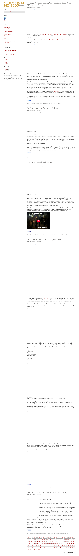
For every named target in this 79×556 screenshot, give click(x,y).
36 (37, 539)
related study (56, 91)
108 (63, 543)
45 (52, 539)
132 (64, 545)
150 (52, 547)
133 (66, 545)
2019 (6, 60)
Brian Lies (55, 155)
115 (30, 545)
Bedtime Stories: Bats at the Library (43, 108)
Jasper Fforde (56, 533)
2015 (6, 66)
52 (63, 539)
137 (74, 545)
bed (38, 103)
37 (39, 539)
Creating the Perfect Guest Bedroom (10, 50)
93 (36, 543)
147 (46, 547)
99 (45, 543)
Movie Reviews (54, 234)
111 (69, 543)
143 (38, 547)
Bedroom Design (7, 27)
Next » (39, 549)
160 (72, 547)
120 (40, 545)
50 (60, 539)
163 (30, 549)
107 (61, 543)
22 (62, 537)
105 (57, 543)
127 (54, 545)
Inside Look (6, 32)
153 (58, 547)
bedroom (41, 103)
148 (48, 547)
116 (32, 545)
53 (65, 539)
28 (72, 537)
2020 (6, 59)
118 (36, 545)
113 (73, 543)
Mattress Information (7, 34)
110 (67, 543)
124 (48, 545)
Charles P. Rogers (45, 103)
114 (28, 545)
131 (62, 545)
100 (47, 543)
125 (50, 545)
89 (29, 543)
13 (48, 537)
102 (51, 543)
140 (32, 547)
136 (72, 545)
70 (45, 541)
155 (62, 547)
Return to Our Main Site (9, 11)
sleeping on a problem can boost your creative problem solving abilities (52, 34)
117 (34, 545)
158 (68, 547)
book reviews (45, 533)
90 (31, 543)
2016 (6, 65)
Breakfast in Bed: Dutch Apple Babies (44, 239)
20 (59, 537)
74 (52, 541)
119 (38, 545)
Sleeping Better (6, 39)
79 (60, 541)
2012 (6, 70)
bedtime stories (51, 155)
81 (63, 541)
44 (50, 539)
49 (58, 539)
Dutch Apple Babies (63, 487)
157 (66, 547)
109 (65, 543)
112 (71, 543)
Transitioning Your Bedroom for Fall (10, 53)
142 (36, 547)
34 (34, 539)
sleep (49, 103)
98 (44, 543)
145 (42, 547)
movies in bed (59, 234)
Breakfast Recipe (51, 487)
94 (37, 543)
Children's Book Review (67, 155)
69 (44, 541)
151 (54, 547)
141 (34, 547)
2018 (6, 62)
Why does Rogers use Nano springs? (10, 51)
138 (28, 547)
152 (56, 547)
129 (58, 545)
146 (44, 547)
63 (34, 541)
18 (56, 537)
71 (47, 541)
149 (50, 547)
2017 (6, 63)
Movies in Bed (32, 234)
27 (70, 537)
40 (44, 539)
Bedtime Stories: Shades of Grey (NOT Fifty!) (47, 492)
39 (42, 539)
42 (47, 539)
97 (42, 543)
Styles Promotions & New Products (10, 41)
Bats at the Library (41, 155)
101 (49, 543)
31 (29, 539)
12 (46, 537)
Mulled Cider (45, 298)
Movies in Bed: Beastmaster (39, 162)
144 (40, 547)
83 (66, 541)
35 (36, 539)
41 (45, 539)
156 (64, 547)
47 (55, 539)
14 (49, 537)
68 (42, 541)
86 (71, 541)
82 (65, 541)
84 (68, 541)
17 (54, 537)
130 (60, 545)
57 (71, 539)
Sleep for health (53, 103)
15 (51, 537)
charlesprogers (39, 7)
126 (52, 545)
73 (50, 541)
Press (5, 38)
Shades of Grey (60, 533)
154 (60, 547)
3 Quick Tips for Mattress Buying (9, 54)
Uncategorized (6, 43)
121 (42, 545)
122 (44, 545)
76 (55, 541)
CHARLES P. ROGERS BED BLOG (69, 552)
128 (56, 545)
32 (31, 539)
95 (39, 543)
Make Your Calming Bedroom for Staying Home (12, 49)
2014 (6, 67)
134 (68, 545)
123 (46, 545)
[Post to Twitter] (29, 100)
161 (74, 547)
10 (43, 537)
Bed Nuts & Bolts (7, 26)
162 (28, 549)
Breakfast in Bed (32, 487)
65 (37, 541)
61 (31, 541)
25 (67, 537)
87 (73, 541)
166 (36, 549)
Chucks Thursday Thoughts (8, 31)
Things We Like (32, 103)
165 (34, 549)
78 (58, 541)
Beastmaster (39, 234)
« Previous (29, 537)
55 (68, 539)
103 (53, 543)
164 (32, 549)
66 (39, 541)
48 (57, 539)
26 (69, 537)
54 (66, 539)
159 (70, 547)
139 (30, 547)
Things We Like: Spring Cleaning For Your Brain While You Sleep (49, 4)
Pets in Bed (6, 37)
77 (57, 541)
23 (64, 537)
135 (70, 545)
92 (34, 543)
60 (29, 541)
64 (36, 541)
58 (73, 539)
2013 (6, 69)
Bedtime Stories (32, 155)
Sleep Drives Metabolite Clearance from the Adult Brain (54, 39)
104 (55, 543)
